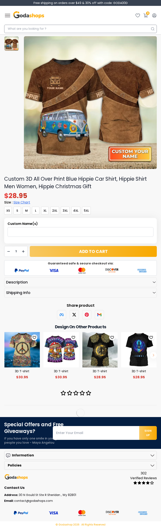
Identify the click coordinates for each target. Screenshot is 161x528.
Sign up (148, 433)
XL (45, 211)
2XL (54, 211)
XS (8, 211)
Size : (17, 202)
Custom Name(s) (23, 223)
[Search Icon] (152, 29)
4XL (75, 211)
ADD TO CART (93, 251)
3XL (65, 211)
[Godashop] (29, 15)
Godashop (65, 524)
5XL (86, 211)
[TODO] (61, 314)
